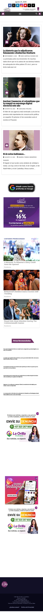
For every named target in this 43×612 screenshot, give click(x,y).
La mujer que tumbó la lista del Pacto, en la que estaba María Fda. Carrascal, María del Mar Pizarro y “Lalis (21, 358)
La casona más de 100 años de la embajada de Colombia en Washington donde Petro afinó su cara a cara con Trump (21, 393)
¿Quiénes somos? (14, 607)
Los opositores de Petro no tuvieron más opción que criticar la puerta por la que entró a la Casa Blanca (21, 367)
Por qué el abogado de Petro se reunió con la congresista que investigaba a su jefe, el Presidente (21, 349)
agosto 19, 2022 (10, 157)
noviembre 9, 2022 (11, 56)
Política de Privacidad (27, 607)
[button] (36, 14)
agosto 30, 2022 (10, 108)
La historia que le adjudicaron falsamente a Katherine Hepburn (19, 51)
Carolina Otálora (25, 108)
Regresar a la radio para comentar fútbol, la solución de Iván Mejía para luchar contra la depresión (20, 385)
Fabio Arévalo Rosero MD (29, 56)
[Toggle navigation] (20, 13)
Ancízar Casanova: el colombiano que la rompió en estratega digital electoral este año (21, 103)
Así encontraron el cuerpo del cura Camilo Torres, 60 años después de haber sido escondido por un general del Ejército (21, 376)
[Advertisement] (21, 458)
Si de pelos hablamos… (14, 153)
